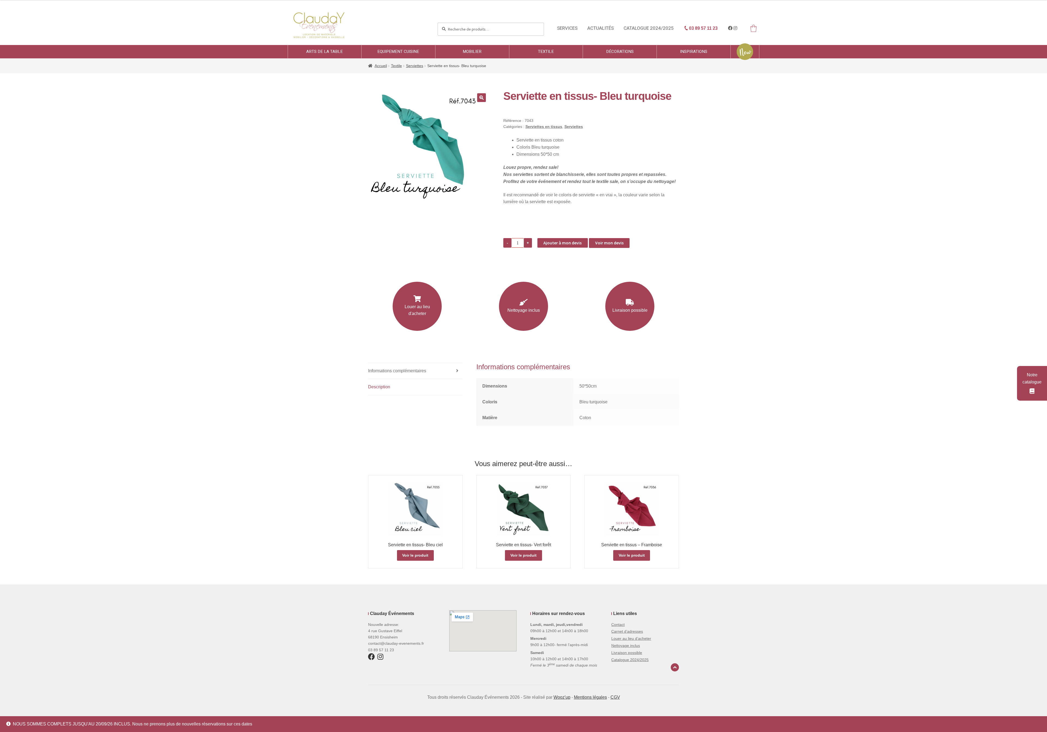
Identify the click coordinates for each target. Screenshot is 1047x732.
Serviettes (414, 66)
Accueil (381, 66)
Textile (546, 52)
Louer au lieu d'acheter (417, 310)
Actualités (600, 28)
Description (379, 387)
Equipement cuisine (398, 52)
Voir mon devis (609, 242)
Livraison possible (630, 310)
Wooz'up (561, 697)
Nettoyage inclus (523, 310)
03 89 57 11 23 (703, 28)
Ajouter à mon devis (562, 242)
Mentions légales (590, 697)
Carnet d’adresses (627, 631)
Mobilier (472, 52)
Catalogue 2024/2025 (649, 28)
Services (567, 28)
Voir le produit (415, 555)
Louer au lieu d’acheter (631, 638)
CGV (615, 697)
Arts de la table (324, 52)
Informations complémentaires (397, 370)
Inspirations (693, 52)
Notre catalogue (1032, 378)
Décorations (620, 52)
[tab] (415, 371)
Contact (618, 624)
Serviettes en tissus (543, 126)
